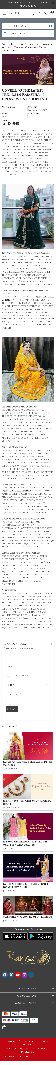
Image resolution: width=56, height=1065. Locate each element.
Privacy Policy (39, 1048)
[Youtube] (18, 974)
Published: (33, 107)
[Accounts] (45, 13)
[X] (11, 974)
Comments (12, 690)
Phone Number (13, 671)
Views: (5, 114)
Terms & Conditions (17, 1048)
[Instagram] (24, 974)
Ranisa (14, 13)
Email (9, 662)
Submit (11, 709)
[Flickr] (31, 974)
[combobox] (9, 675)
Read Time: (33, 114)
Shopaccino (22, 1056)
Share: (4, 121)
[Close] (52, 3)
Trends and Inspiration (24, 44)
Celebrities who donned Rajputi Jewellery (27, 916)
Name (9, 652)
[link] (34, 13)
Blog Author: (8, 107)
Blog (5, 44)
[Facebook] (5, 974)
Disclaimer (27, 1051)
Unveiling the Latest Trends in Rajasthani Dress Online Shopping (27, 47)
